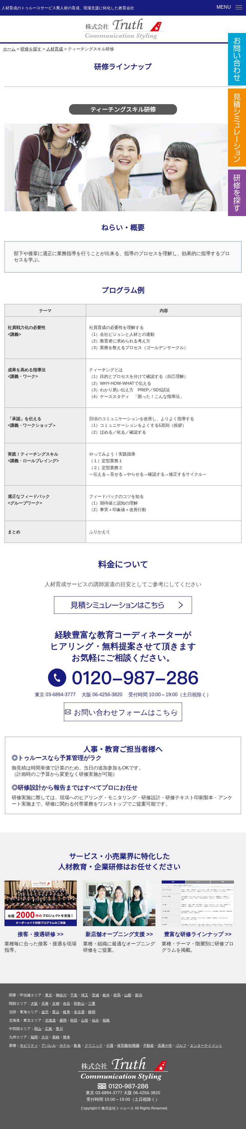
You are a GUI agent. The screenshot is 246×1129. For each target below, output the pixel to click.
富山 (55, 1012)
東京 (48, 995)
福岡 (34, 1037)
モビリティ (29, 1045)
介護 (109, 1045)
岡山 (37, 1029)
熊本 (66, 1037)
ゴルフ (181, 1045)
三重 (91, 1003)
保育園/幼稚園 (128, 1045)
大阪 (34, 1003)
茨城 (95, 995)
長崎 (55, 1037)
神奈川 (61, 995)
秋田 (73, 1020)
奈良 (66, 1003)
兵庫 (45, 1003)
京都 (55, 1003)
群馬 (117, 995)
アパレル (48, 1045)
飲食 (77, 1045)
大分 (45, 1037)
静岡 (91, 1012)
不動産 (148, 1045)
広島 (48, 1029)
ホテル (64, 1045)
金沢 (45, 1012)
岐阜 (66, 1012)
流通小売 (165, 1045)
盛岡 (63, 1020)
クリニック (94, 1045)
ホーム (9, 49)
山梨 (127, 995)
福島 (106, 1020)
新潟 (138, 995)
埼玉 (84, 995)
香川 (59, 1029)
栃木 (106, 995)
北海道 (50, 1020)
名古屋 (79, 1012)
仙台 (95, 1020)
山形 (84, 1020)
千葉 (73, 995)
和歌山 (79, 1003)
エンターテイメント (206, 1045)
